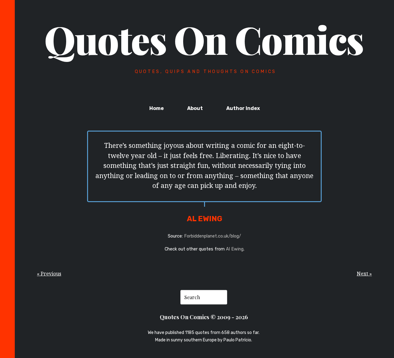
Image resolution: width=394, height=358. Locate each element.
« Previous (49, 273)
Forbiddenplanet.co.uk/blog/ (212, 236)
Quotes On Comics (204, 39)
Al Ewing (234, 249)
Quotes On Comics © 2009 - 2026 (204, 317)
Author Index (243, 108)
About (195, 108)
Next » (364, 273)
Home (156, 108)
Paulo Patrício (237, 340)
